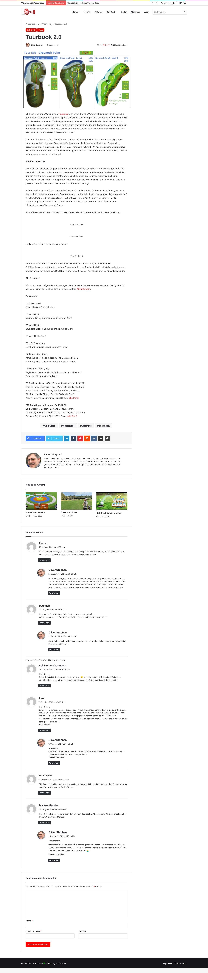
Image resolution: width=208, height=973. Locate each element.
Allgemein (135, 12)
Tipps (51, 24)
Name (29, 921)
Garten (124, 12)
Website (82, 931)
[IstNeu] (28, 11)
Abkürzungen (83, 289)
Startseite (32, 24)
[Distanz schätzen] (76, 501)
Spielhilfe (87, 425)
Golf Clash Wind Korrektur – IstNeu (50, 660)
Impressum (168, 963)
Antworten (44, 560)
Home (75, 12)
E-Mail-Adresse (33, 931)
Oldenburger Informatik (56, 963)
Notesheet (68, 425)
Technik (86, 12)
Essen (146, 12)
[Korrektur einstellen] (41, 501)
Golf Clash (110, 12)
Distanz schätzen (74, 3)
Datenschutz (180, 963)
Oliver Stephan (37, 45)
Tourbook (63, 114)
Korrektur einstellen (35, 512)
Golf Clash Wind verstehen (109, 513)
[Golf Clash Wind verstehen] (111, 501)
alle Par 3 (74, 398)
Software (98, 12)
